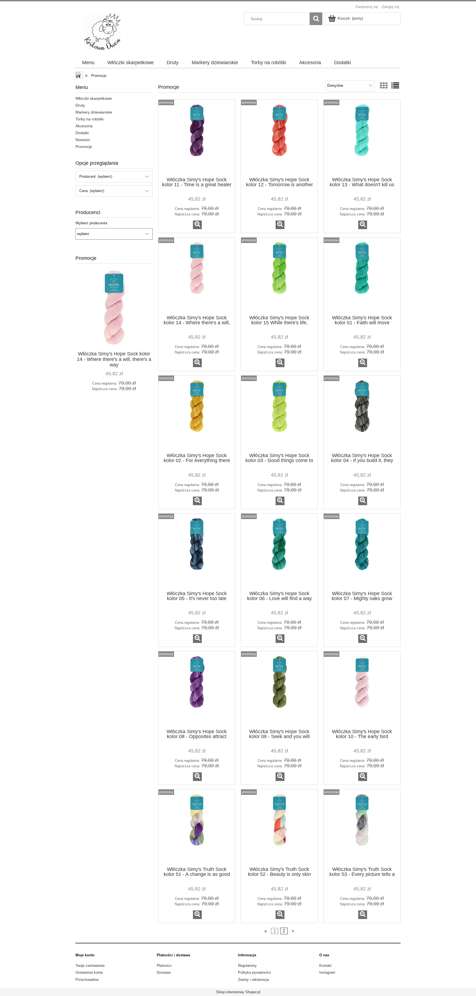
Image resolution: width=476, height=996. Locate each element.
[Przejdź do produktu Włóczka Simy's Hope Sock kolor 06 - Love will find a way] (279, 551)
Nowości (82, 139)
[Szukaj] (316, 18)
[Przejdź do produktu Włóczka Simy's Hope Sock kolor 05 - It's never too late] (196, 551)
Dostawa (164, 972)
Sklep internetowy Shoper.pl (238, 992)
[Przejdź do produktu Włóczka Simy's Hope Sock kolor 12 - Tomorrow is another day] (279, 137)
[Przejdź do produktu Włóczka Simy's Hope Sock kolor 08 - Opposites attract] (196, 689)
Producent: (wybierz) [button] (95, 176)
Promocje (83, 146)
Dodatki (82, 133)
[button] (197, 224)
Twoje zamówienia (89, 965)
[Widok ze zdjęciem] (384, 86)
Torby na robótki (89, 119)
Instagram (327, 972)
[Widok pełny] (395, 86)
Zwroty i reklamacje (253, 980)
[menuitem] (88, 62)
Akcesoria (84, 126)
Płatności (164, 965)
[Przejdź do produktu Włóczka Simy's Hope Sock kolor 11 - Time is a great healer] (196, 137)
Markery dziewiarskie (93, 112)
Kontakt (325, 965)
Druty (80, 105)
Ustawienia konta (89, 972)
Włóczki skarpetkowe (93, 98)
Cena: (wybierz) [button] (91, 191)
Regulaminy (247, 965)
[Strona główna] (105, 31)
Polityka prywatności (254, 972)
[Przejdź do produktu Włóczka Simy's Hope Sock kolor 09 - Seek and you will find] (279, 689)
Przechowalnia (87, 980)
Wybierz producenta (91, 223)
